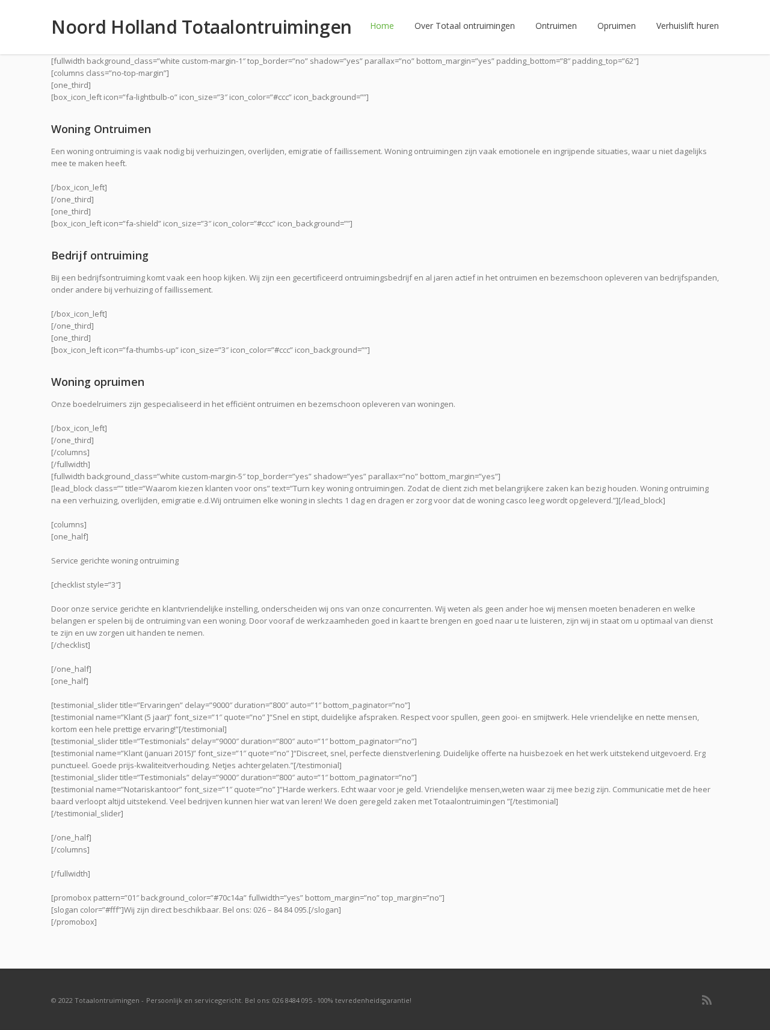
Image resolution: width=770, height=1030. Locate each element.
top (746, 1006)
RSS (707, 1000)
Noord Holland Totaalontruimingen (201, 27)
